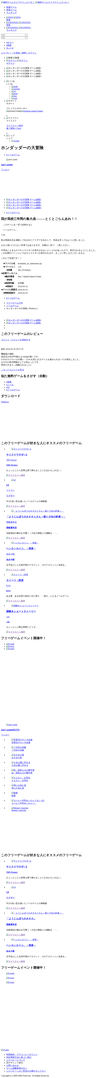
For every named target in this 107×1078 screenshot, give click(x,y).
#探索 (8, 45)
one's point (7, 164)
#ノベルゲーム (13, 155)
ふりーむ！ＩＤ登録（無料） (14, 53)
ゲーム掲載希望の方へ (16, 1068)
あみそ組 (10, 554)
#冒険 (8, 382)
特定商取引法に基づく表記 (18, 1057)
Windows (5, 402)
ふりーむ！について (15, 1060)
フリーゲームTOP (14, 303)
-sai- (8, 617)
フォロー (5, 170)
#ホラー (10, 42)
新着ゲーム (11, 7)
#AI (8, 387)
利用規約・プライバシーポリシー (22, 1054)
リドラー (10, 490)
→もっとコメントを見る (12, 370)
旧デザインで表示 (14, 1063)
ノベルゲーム (12, 306)
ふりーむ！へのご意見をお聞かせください (26, 1071)
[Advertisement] (20, 421)
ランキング (11, 13)
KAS (8, 586)
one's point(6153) (10, 729)
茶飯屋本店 (11, 522)
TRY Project (11, 460)
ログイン (32, 53)
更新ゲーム (11, 10)
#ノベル (10, 385)
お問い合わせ (12, 1065)
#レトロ (10, 48)
